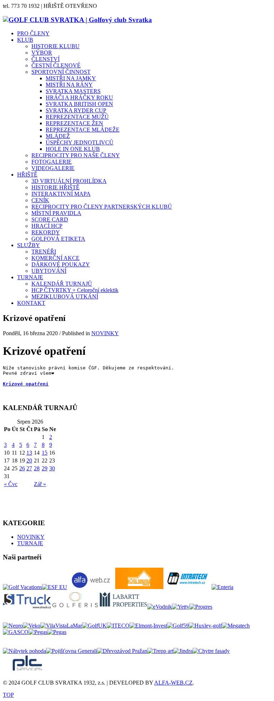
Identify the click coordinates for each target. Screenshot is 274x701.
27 (29, 468)
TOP (8, 695)
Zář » (40, 484)
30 (52, 468)
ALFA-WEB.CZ (173, 683)
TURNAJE (30, 543)
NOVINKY (105, 333)
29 (44, 468)
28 (37, 468)
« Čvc (10, 484)
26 (22, 468)
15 (44, 453)
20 (29, 460)
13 (29, 453)
